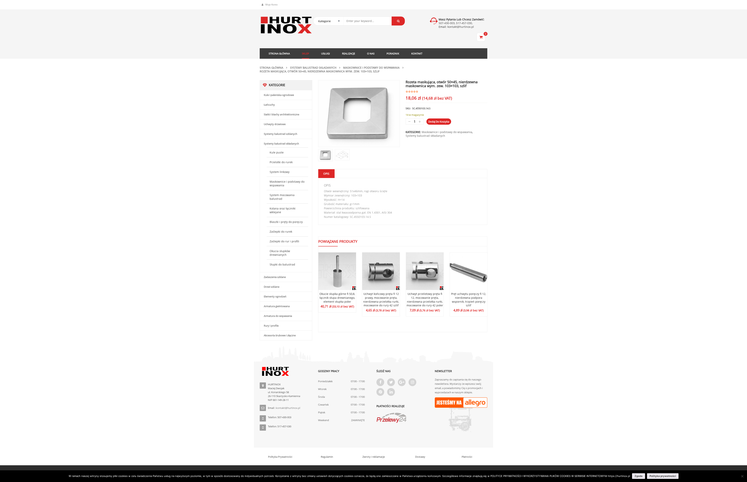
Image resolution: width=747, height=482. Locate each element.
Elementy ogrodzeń (275, 296)
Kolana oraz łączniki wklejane (282, 210)
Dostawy (420, 456)
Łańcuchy (269, 104)
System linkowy (279, 172)
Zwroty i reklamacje (373, 456)
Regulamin (327, 456)
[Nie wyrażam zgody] (742, 476)
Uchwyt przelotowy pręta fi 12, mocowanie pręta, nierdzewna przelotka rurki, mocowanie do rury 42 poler (425, 299)
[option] (359, 113)
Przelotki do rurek (281, 162)
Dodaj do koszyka (438, 121)
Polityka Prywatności (280, 456)
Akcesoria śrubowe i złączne (280, 335)
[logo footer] (286, 371)
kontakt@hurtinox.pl (460, 27)
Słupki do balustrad (282, 264)
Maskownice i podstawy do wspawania (371, 67)
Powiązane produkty (337, 241)
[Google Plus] (402, 382)
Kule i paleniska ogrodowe (279, 95)
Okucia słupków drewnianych (280, 253)
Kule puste (277, 152)
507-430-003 (447, 23)
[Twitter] (391, 382)
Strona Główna (271, 67)
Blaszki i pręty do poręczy (286, 222)
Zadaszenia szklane (275, 277)
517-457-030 (464, 23)
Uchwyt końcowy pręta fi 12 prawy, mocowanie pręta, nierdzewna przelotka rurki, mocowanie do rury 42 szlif (381, 299)
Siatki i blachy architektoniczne (281, 114)
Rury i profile (271, 325)
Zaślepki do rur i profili (284, 241)
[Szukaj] (398, 21)
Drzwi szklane (271, 286)
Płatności (467, 456)
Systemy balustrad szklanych (280, 134)
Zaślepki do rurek (281, 231)
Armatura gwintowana (277, 306)
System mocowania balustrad (282, 197)
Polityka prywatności (663, 476)
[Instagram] (412, 382)
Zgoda (639, 476)
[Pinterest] (380, 392)
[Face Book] (380, 382)
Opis (326, 173)
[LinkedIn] (391, 392)
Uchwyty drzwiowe (275, 124)
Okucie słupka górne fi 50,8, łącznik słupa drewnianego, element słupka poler (337, 297)
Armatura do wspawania (278, 316)
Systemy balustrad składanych (313, 67)
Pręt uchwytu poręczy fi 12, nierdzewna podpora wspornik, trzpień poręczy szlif (468, 299)
